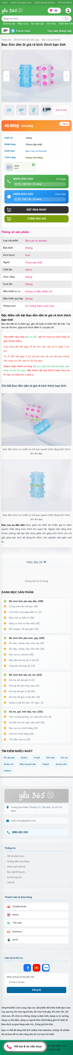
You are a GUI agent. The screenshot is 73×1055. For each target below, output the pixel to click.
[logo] (14, 12)
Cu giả (37, 757)
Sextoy (24, 757)
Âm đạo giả (9, 757)
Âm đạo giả (37, 23)
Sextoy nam (61, 764)
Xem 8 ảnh (61, 110)
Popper (45, 764)
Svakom (7, 770)
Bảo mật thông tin (16, 872)
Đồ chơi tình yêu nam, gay (26, 40)
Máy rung (23, 23)
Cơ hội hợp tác (14, 877)
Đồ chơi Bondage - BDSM (55, 2)
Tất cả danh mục (15, 856)
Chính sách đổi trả (16, 866)
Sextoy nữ (8, 764)
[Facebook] (27, 967)
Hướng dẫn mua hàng (18, 861)
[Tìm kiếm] (66, 19)
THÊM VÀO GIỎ (36, 218)
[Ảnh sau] (66, 76)
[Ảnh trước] (6, 76)
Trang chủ (6, 40)
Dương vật (9, 23)
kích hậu (51, 23)
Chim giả (50, 757)
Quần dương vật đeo (29, 2)
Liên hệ (10, 882)
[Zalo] (45, 967)
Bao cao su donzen (51, 40)
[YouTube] (36, 967)
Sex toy (64, 757)
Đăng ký (36, 989)
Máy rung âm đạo (28, 764)
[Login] (68, 10)
